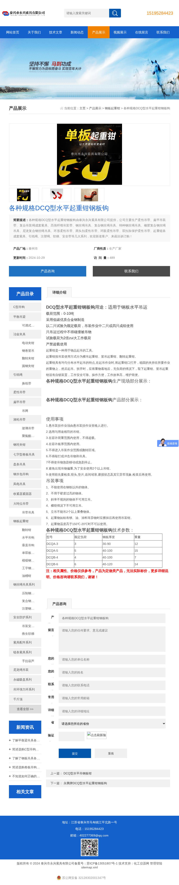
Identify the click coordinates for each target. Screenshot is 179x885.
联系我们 (163, 32)
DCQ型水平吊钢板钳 (78, 773)
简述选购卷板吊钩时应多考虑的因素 (26, 767)
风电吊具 (19, 484)
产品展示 (98, 32)
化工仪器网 (141, 863)
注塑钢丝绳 (29, 608)
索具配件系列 (22, 642)
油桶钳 (26, 575)
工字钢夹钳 (29, 568)
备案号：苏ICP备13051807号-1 (96, 863)
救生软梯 (28, 633)
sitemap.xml (89, 867)
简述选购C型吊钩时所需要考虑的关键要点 (26, 749)
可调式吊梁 (29, 325)
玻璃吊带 (28, 428)
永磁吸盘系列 (22, 679)
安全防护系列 (22, 617)
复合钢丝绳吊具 (31, 601)
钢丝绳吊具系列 (24, 584)
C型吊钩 (19, 307)
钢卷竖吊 (28, 350)
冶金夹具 (19, 334)
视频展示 (120, 32)
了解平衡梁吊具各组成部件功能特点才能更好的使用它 (26, 740)
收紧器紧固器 (22, 494)
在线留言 (141, 32)
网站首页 (12, 32)
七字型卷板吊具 (24, 454)
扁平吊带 (19, 402)
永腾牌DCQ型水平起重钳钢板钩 (85, 783)
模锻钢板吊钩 (31, 560)
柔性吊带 (19, 392)
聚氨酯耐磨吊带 (31, 436)
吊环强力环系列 (24, 689)
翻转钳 (26, 530)
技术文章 (55, 32)
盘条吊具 (19, 464)
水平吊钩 (28, 537)
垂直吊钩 (28, 545)
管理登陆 (156, 863)
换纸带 (26, 383)
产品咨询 (48, 271)
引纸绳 (17, 374)
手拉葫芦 (28, 661)
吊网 (25, 410)
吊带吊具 (28, 512)
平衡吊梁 (19, 316)
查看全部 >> (25, 709)
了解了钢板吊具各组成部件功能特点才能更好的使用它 (26, 758)
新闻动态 (77, 32)
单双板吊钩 (29, 553)
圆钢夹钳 (28, 366)
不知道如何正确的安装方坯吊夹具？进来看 (26, 776)
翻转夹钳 (28, 358)
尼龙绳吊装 (21, 669)
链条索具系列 (22, 652)
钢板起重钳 (112, 108)
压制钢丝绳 (29, 593)
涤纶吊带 (19, 419)
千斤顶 (17, 699)
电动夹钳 (28, 343)
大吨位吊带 (21, 503)
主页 (82, 108)
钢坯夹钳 (19, 444)
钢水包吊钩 (21, 474)
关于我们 (34, 32)
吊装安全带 (29, 626)
